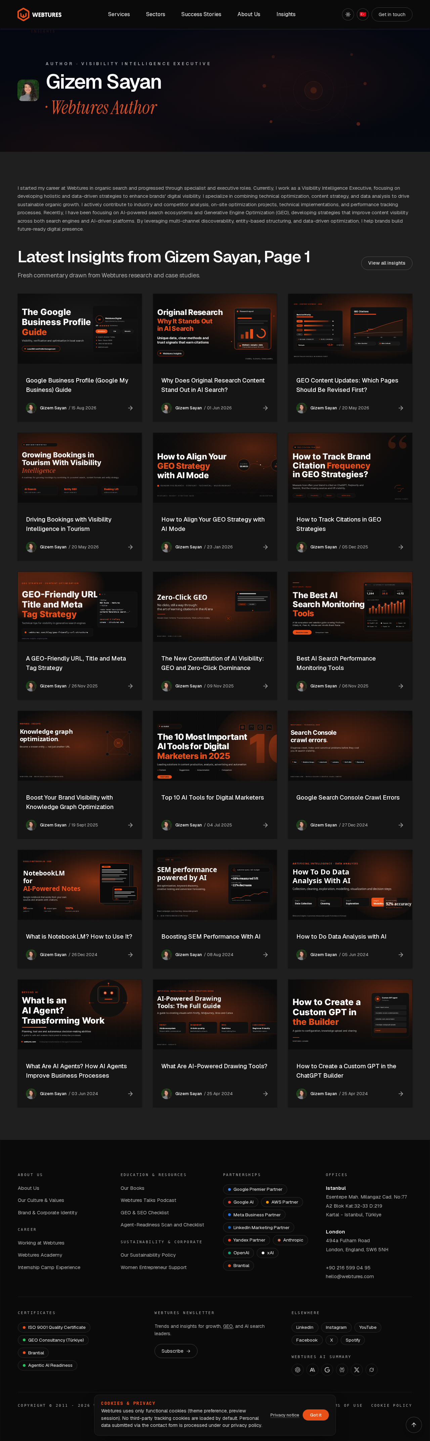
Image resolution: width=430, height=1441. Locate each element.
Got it (315, 1415)
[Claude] (312, 1370)
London (335, 1231)
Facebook (307, 1340)
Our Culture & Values (41, 1200)
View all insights (386, 263)
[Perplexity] (342, 1370)
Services (119, 14)
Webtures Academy (40, 1255)
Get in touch (392, 14)
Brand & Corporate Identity (47, 1212)
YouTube (368, 1327)
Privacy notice (284, 1415)
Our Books (132, 1188)
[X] (357, 1370)
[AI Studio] (327, 1370)
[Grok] (372, 1370)
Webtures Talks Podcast (148, 1200)
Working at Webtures (41, 1243)
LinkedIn (304, 1327)
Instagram (336, 1327)
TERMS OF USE (344, 1405)
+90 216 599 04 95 (348, 1267)
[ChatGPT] (298, 1370)
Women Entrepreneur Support (154, 1267)
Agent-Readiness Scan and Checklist (162, 1224)
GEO (228, 1326)
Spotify (353, 1340)
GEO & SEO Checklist (145, 1212)
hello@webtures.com (350, 1276)
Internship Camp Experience (49, 1267)
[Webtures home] (39, 14)
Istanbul (336, 1188)
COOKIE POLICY (391, 1405)
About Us (28, 1188)
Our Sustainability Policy (148, 1255)
